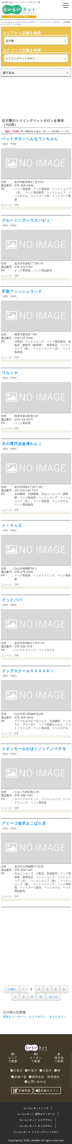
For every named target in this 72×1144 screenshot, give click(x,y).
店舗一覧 (20, 1076)
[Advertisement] (36, 97)
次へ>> (53, 996)
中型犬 (32, 1070)
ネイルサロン (57, 1016)
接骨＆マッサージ (14, 1016)
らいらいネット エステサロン (36, 1119)
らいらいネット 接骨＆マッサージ (36, 1113)
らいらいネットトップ (35, 1108)
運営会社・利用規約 (46, 1076)
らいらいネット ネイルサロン (36, 1125)
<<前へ (12, 989)
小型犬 (18, 1070)
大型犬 (47, 1070)
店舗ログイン (50, 1090)
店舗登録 (24, 1090)
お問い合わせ (37, 1081)
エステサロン (37, 1016)
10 (40, 996)
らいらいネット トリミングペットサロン (36, 1131)
